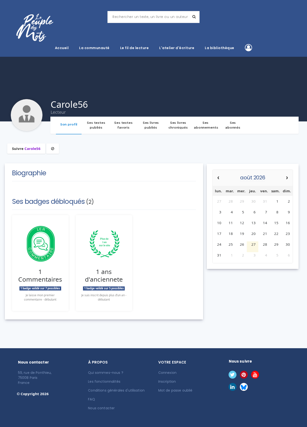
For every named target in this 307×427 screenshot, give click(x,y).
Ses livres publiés (151, 125)
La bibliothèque (219, 48)
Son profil (68, 124)
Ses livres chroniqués (178, 125)
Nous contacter (101, 408)
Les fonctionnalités (104, 381)
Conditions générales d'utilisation (116, 390)
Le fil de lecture (134, 48)
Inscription (167, 381)
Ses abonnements (206, 125)
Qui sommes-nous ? (105, 372)
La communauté (94, 48)
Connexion (167, 372)
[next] (287, 178)
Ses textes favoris (123, 125)
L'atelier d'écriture (176, 48)
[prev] (218, 178)
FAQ (91, 399)
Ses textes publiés (96, 125)
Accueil (62, 48)
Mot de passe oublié (175, 390)
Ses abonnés (232, 125)
